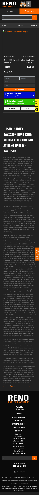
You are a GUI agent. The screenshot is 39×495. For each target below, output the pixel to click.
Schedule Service (18, 446)
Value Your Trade (19, 428)
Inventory (18, 431)
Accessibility (13, 486)
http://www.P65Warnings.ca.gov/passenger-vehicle (16, 387)
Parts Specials (18, 451)
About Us (19, 414)
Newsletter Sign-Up (18, 424)
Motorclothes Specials (19, 453)
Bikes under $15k (18, 440)
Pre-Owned (18, 436)
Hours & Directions (18, 417)
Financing (18, 421)
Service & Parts (18, 444)
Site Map (29, 486)
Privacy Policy (22, 486)
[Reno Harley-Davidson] (10, 4)
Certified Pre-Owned (18, 438)
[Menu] (35, 4)
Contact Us (5, 486)
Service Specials (19, 448)
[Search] (34, 17)
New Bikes (18, 434)
